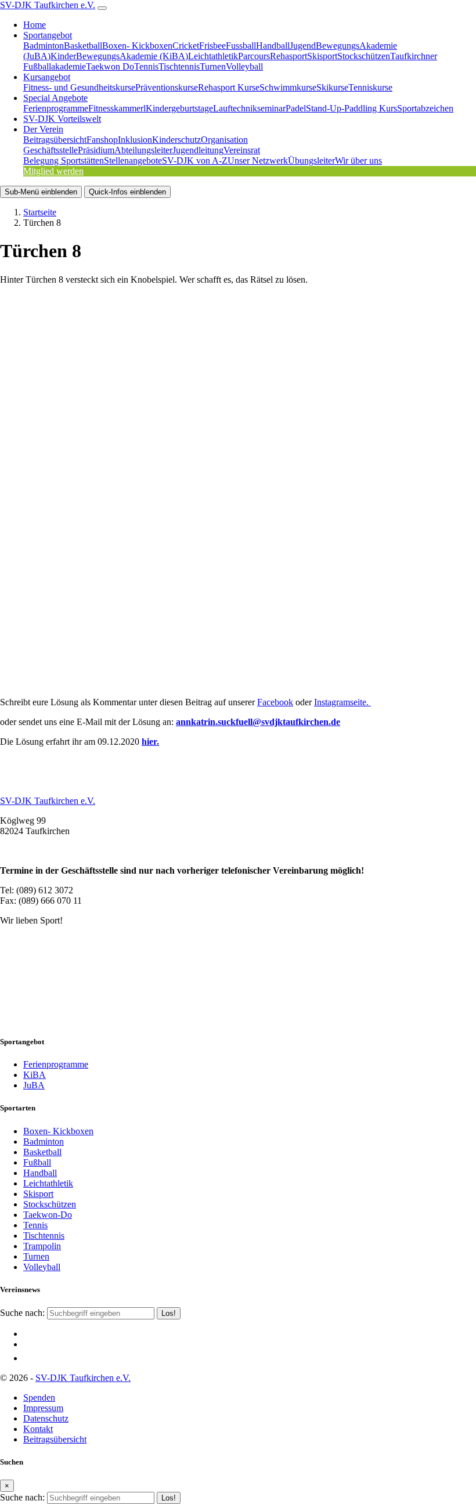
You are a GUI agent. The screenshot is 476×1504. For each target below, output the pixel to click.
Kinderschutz (176, 140)
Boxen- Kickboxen (137, 46)
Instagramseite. (342, 702)
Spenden (39, 1397)
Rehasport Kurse (228, 87)
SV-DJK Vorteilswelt (62, 119)
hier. (150, 741)
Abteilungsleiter (143, 150)
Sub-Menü (41, 191)
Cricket (185, 46)
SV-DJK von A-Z (195, 160)
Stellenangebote (133, 160)
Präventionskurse (166, 87)
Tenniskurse (370, 87)
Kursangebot (46, 77)
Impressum (43, 1408)
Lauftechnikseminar (249, 108)
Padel (296, 108)
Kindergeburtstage (179, 108)
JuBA (34, 1085)
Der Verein (43, 129)
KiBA (34, 1075)
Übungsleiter (311, 160)
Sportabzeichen (425, 108)
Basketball (83, 46)
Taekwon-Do (47, 1215)
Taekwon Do (110, 66)
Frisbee (212, 46)
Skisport (322, 56)
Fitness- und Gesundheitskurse (79, 87)
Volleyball (244, 66)
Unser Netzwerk (258, 160)
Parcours (254, 56)
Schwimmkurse (287, 87)
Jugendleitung (197, 150)
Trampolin (42, 1246)
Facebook (275, 702)
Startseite (39, 212)
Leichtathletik (213, 56)
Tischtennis (179, 66)
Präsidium (96, 150)
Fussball (241, 46)
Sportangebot (47, 35)
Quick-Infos (127, 191)
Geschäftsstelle (50, 150)
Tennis (146, 66)
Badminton (43, 46)
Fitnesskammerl (117, 108)
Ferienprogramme (55, 108)
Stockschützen (363, 56)
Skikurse (332, 87)
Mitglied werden (53, 171)
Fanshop (102, 140)
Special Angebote (55, 98)
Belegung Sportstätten (63, 160)
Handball (273, 46)
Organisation (224, 140)
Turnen (213, 66)
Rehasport (288, 56)
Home (34, 25)
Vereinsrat (241, 150)
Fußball (37, 1162)
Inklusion (135, 140)
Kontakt (38, 1429)
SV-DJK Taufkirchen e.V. (47, 5)
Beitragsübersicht (54, 140)
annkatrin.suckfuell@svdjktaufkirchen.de (258, 722)
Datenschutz (45, 1418)
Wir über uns (358, 160)
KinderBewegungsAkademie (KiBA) (119, 56)
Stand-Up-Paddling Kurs (351, 108)
